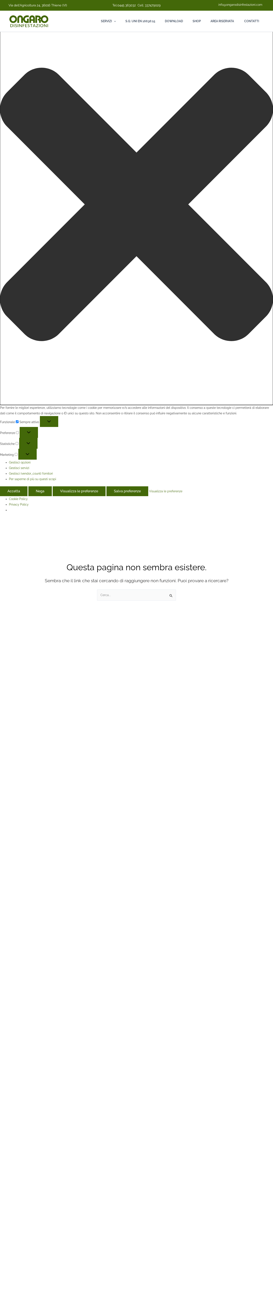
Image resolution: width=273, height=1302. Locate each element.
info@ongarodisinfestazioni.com (240, 4)
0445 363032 (126, 5)
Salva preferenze (127, 491)
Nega (40, 491)
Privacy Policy (19, 504)
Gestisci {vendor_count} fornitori (31, 473)
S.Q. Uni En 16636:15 (140, 21)
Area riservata (222, 21)
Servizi (106, 21)
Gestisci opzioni (19, 462)
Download (174, 21)
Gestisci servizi (19, 468)
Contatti (251, 21)
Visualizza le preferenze (79, 491)
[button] (136, 205)
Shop (197, 21)
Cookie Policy (18, 499)
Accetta (13, 491)
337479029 (153, 5)
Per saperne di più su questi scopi (32, 479)
